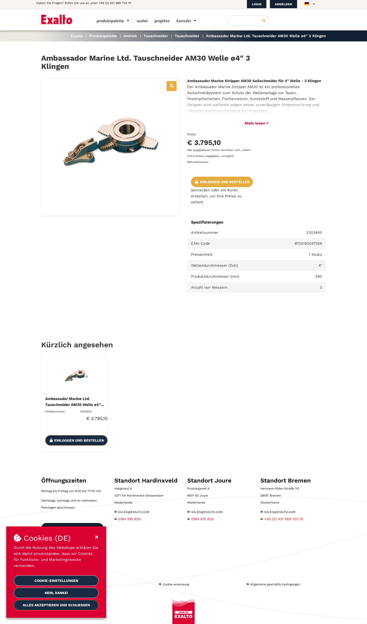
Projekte (162, 20)
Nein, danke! (56, 593)
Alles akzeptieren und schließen (56, 605)
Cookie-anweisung (176, 584)
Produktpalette (110, 20)
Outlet (142, 20)
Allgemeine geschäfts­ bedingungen (275, 584)
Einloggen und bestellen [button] (224, 182)
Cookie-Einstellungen (56, 581)
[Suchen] (263, 21)
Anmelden (283, 4)
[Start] (61, 19)
